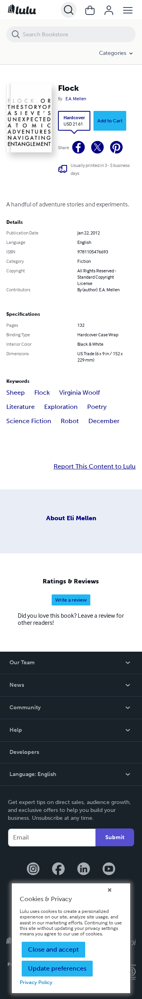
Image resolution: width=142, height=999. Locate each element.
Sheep (15, 392)
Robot (70, 421)
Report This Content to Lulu (95, 466)
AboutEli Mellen (71, 518)
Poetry (96, 406)
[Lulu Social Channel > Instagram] (33, 869)
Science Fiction (28, 421)
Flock (42, 392)
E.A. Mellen (75, 98)
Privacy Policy (36, 982)
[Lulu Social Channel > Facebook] (58, 869)
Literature (20, 406)
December (104, 421)
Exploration (61, 406)
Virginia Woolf (79, 392)
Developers (24, 752)
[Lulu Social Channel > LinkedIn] (83, 869)
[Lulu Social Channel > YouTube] (109, 869)
